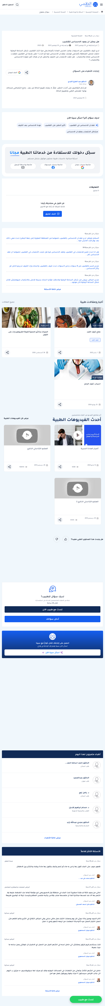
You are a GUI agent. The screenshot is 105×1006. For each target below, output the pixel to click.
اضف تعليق (50, 213)
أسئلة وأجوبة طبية (76, 12)
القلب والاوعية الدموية (80, 811)
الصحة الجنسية (60, 12)
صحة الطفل (8, 861)
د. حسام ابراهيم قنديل (79, 807)
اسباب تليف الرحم (92, 383)
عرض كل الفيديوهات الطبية (16, 418)
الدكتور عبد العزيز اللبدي (77, 81)
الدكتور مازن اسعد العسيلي (85, 904)
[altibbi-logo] (88, 4)
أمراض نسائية (9, 913)
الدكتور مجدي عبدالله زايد (78, 822)
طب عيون (85, 781)
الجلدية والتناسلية (82, 825)
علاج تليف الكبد (94, 331)
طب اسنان (85, 766)
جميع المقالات (8, 302)
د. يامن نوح (84, 792)
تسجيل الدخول (8, 4)
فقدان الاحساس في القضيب (82, 125)
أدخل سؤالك (52, 619)
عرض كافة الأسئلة (52, 289)
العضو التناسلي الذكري (37, 448)
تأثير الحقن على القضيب (55, 125)
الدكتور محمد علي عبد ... (86, 878)
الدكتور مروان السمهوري (86, 930)
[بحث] (17, 4)
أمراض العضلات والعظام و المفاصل (17, 887)
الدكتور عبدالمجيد (81, 777)
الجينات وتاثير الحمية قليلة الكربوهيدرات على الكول (28, 333)
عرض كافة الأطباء (52, 837)
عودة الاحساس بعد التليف (29, 125)
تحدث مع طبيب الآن (52, 609)
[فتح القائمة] (100, 5)
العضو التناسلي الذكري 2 (87, 501)
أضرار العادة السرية (89, 448)
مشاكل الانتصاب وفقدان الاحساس (82, 131)
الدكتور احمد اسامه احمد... (77, 762)
